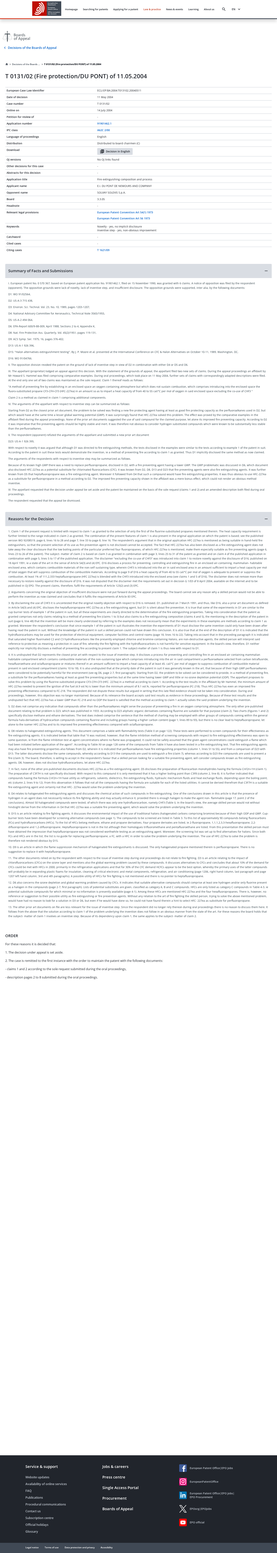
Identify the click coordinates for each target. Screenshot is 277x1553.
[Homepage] (6, 64)
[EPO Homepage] (46, 9)
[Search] (223, 9)
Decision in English (118, 151)
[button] (138, 271)
